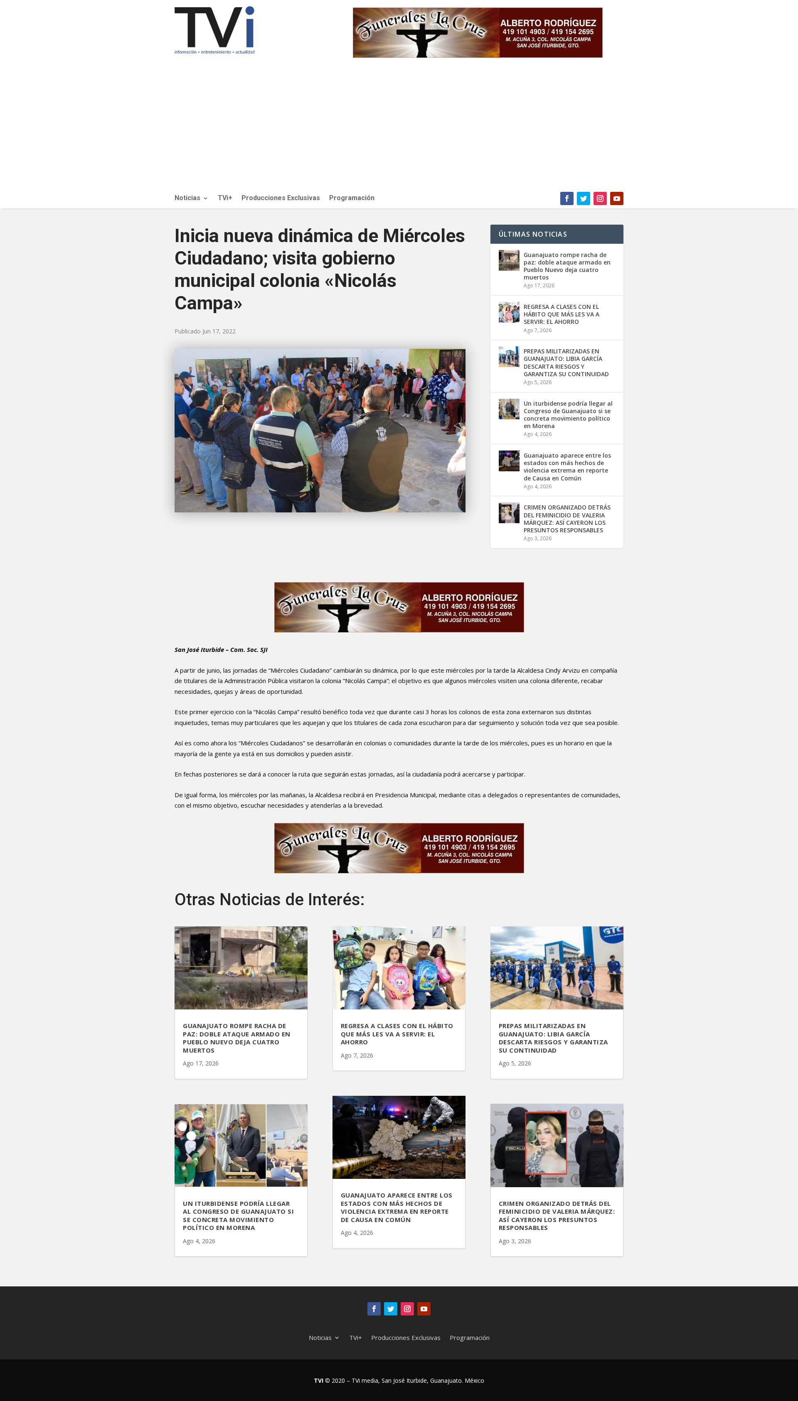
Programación (351, 198)
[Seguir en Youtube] (616, 198)
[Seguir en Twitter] (583, 198)
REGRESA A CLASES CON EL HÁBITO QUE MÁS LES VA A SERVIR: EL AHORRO (561, 314)
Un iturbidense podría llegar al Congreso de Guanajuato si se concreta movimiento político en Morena (568, 414)
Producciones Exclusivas (280, 198)
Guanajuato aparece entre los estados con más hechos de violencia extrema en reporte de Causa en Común (567, 466)
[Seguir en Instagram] (600, 198)
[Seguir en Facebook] (567, 198)
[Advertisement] (399, 129)
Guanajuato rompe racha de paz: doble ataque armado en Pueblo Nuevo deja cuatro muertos (567, 266)
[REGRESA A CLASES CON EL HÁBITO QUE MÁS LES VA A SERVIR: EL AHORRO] (509, 312)
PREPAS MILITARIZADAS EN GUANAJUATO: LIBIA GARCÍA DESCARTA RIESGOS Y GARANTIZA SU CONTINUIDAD (566, 362)
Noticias (187, 198)
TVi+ (225, 198)
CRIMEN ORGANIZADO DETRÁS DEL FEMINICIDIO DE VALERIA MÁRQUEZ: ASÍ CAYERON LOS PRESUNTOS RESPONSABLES (567, 518)
